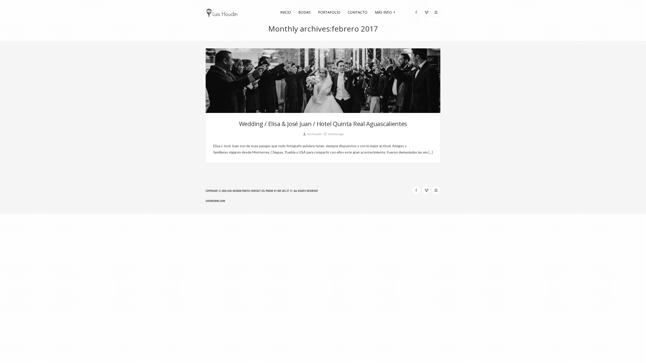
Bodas (304, 12)
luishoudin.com (215, 201)
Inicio (285, 12)
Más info (385, 12)
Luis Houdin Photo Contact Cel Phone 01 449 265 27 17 (259, 191)
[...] (430, 152)
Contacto (357, 12)
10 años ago (335, 134)
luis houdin (314, 134)
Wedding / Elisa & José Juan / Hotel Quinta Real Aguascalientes (323, 123)
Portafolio (329, 12)
